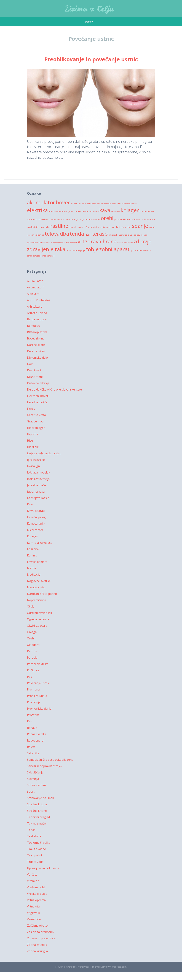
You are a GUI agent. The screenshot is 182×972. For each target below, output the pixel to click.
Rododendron (36, 740)
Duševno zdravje (38, 383)
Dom (30, 364)
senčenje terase (107, 227)
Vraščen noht (36, 887)
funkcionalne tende (58, 211)
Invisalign (33, 466)
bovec (63, 202)
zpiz (132, 250)
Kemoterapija (36, 523)
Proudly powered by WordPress (72, 966)
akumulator (41, 202)
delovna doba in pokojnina (83, 203)
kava (104, 210)
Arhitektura (34, 306)
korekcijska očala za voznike (51, 219)
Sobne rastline (36, 785)
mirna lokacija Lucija (74, 219)
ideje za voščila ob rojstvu (44, 453)
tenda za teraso (89, 233)
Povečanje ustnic (38, 683)
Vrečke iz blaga (37, 894)
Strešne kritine (37, 811)
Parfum (32, 651)
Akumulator (35, 281)
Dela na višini (36, 351)
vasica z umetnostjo (54, 242)
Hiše (30, 440)
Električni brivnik (38, 396)
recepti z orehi (76, 227)
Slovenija (33, 779)
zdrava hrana (101, 241)
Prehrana (33, 689)
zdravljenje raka (46, 249)
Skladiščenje (35, 772)
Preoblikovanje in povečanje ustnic (91, 59)
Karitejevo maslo (38, 498)
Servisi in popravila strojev (44, 766)
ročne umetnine (91, 227)
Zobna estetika (37, 945)
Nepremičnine (36, 600)
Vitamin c (33, 881)
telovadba (57, 233)
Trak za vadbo (36, 849)
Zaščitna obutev (38, 926)
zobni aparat (114, 249)
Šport (30, 791)
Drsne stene (35, 377)
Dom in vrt (34, 370)
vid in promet (70, 242)
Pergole (32, 657)
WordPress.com (117, 966)
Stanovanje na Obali (40, 798)
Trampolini (34, 855)
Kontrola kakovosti (39, 543)
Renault (32, 728)
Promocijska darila (39, 709)
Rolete (31, 747)
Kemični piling (36, 517)
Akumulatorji (35, 287)
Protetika (33, 715)
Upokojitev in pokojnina (43, 868)
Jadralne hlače (36, 485)
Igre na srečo (36, 460)
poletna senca (148, 219)
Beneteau (33, 326)
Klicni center (35, 530)
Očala (30, 606)
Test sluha (34, 836)
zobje (92, 249)
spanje (140, 225)
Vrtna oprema (36, 900)
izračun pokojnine (90, 211)
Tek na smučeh (37, 823)
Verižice (32, 874)
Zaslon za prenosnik (40, 932)
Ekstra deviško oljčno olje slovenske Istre (54, 389)
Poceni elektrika (37, 664)
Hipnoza (32, 434)
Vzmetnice (34, 919)
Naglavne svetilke (39, 581)
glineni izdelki (74, 211)
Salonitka (33, 753)
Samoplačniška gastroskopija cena (50, 760)
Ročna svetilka (36, 734)
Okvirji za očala (37, 626)
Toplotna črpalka (38, 843)
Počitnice (33, 670)
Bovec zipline (35, 338)
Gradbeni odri (36, 421)
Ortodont (33, 645)
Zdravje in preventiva (41, 938)
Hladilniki (33, 447)
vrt (81, 241)
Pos (29, 677)
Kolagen (32, 536)
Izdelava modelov (38, 472)
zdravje (142, 241)
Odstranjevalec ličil (39, 613)
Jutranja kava (36, 492)
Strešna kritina (37, 804)
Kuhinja (32, 555)
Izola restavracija (38, 479)
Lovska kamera (37, 562)
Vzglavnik (33, 913)
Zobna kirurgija (37, 951)
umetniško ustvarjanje (118, 235)
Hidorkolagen (36, 428)
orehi (107, 218)
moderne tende (92, 219)
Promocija (33, 702)
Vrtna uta (33, 906)
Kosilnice (33, 549)
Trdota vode (35, 862)
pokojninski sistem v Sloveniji (127, 219)
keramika (115, 211)
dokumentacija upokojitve (109, 203)
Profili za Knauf (37, 696)
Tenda (31, 830)
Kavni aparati (36, 511)
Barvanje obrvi (37, 319)
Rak (29, 721)
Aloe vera (33, 294)
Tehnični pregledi (38, 817)
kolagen (130, 210)
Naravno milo (36, 587)
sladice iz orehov (123, 227)
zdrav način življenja (75, 250)
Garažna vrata (36, 415)
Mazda (31, 568)
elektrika (37, 210)
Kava (30, 504)
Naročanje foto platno (42, 594)
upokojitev (135, 235)
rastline (59, 225)
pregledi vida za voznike (38, 227)
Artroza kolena (37, 313)
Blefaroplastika (37, 332)
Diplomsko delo (37, 358)
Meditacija (34, 574)
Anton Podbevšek (38, 300)
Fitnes (31, 409)
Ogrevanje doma (38, 619)
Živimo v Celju (89, 9)
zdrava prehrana (125, 242)
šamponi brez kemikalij (44, 256)
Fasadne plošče (37, 402)
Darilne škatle (36, 345)
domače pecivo (129, 203)
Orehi (30, 638)
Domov (89, 21)
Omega (32, 632)
